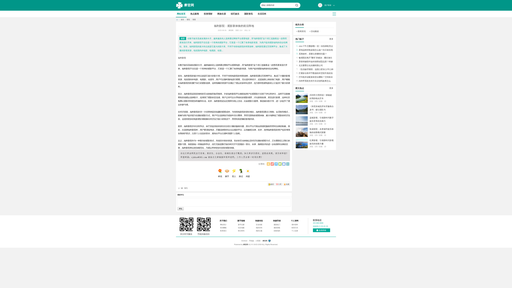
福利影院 (182, 58)
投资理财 (208, 14)
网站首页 (181, 14)
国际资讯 (248, 14)
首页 (177, 20)
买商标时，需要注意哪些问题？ (313, 54)
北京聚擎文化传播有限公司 (311, 65)
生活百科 (262, 14)
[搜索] (297, 5)
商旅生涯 (221, 14)
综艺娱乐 (235, 14)
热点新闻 (194, 14)
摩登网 (189, 5)
